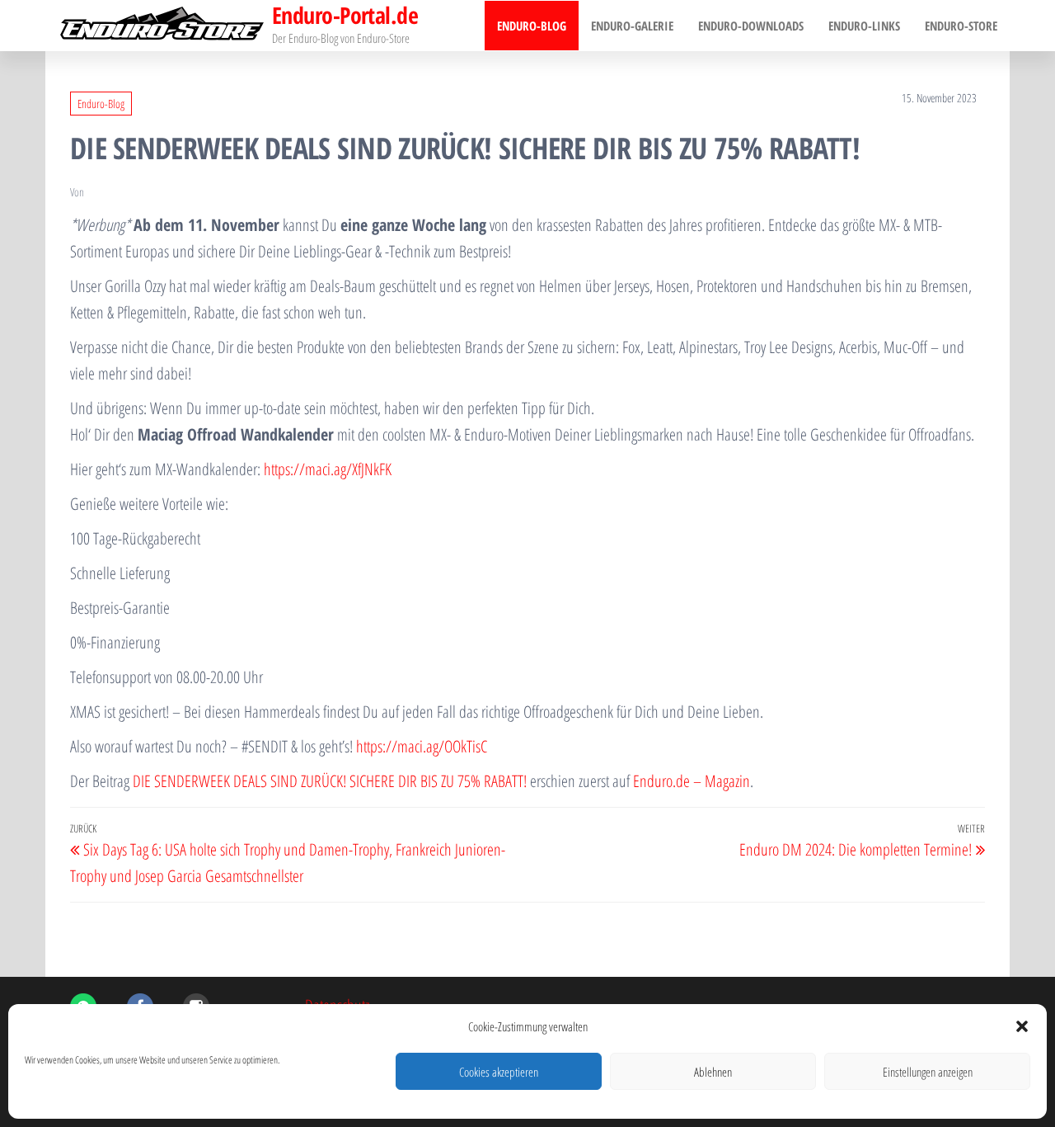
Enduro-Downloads (751, 25)
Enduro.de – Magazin (691, 781)
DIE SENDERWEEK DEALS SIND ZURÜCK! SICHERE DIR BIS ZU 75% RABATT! (330, 781)
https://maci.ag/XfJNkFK (328, 469)
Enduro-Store (961, 25)
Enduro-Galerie (632, 25)
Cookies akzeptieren (498, 1071)
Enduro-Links (864, 25)
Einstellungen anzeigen (928, 1071)
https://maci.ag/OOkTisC (421, 746)
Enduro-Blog (531, 25)
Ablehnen (713, 1071)
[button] (1022, 1026)
